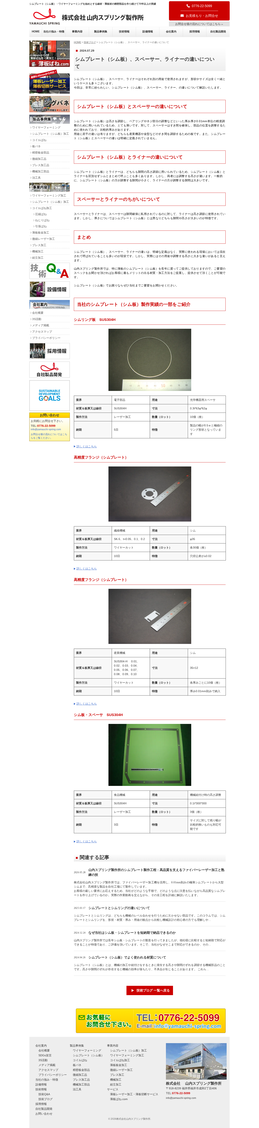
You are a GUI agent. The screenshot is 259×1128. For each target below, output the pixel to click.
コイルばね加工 (42, 208)
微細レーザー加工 (43, 238)
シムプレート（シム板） (88, 1055)
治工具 (36, 177)
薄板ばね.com (119, 1099)
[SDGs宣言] (49, 395)
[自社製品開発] (49, 376)
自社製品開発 (218, 31)
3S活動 (36, 319)
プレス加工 (39, 245)
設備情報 (147, 31)
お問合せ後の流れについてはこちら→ (199, 24)
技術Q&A (44, 1094)
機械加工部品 (40, 171)
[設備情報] (49, 296)
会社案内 (171, 31)
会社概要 (38, 312)
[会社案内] (49, 308)
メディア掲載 (40, 325)
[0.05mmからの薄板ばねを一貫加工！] (49, 65)
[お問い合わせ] (151, 1032)
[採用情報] (49, 358)
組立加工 (38, 257)
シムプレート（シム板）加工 (50, 133)
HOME (36, 31)
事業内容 (77, 31)
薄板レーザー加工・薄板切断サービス (134, 1094)
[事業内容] (49, 190)
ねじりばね (42, 220)
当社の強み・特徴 (53, 31)
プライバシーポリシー (46, 337)
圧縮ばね (41, 214)
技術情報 (124, 31)
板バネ (36, 146)
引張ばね (41, 226)
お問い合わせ (49, 415)
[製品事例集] (49, 122)
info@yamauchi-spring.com (46, 429)
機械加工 (38, 251)
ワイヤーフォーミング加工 (49, 195)
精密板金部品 (40, 152)
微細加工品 (39, 158)
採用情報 (194, 31)
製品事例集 (100, 31)
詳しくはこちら (86, 446)
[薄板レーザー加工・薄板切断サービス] (49, 92)
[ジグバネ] (49, 111)
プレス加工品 (40, 165)
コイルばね (39, 140)
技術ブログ (90, 42)
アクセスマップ (42, 331)
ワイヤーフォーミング (46, 127)
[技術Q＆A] (49, 278)
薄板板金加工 (40, 232)
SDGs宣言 (45, 1055)
